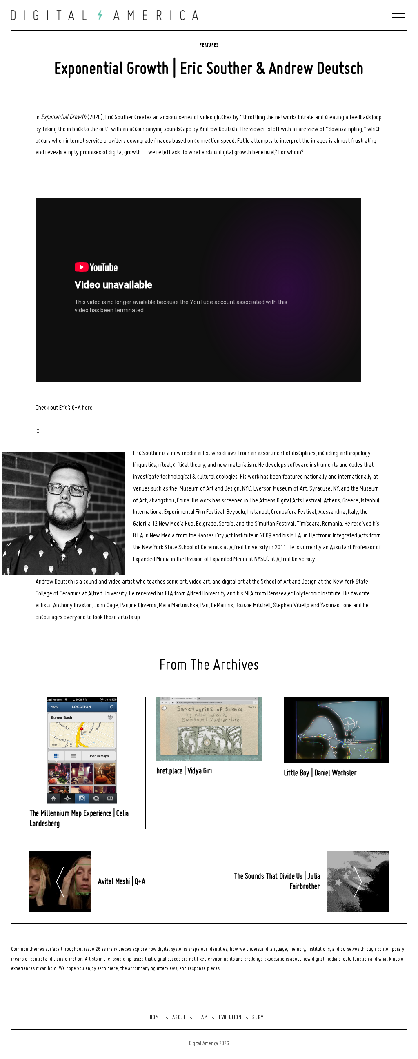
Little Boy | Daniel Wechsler (320, 773)
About (179, 1017)
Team (202, 1017)
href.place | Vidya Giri (184, 771)
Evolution (230, 1017)
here (87, 408)
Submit (260, 1017)
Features (209, 45)
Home (155, 1017)
